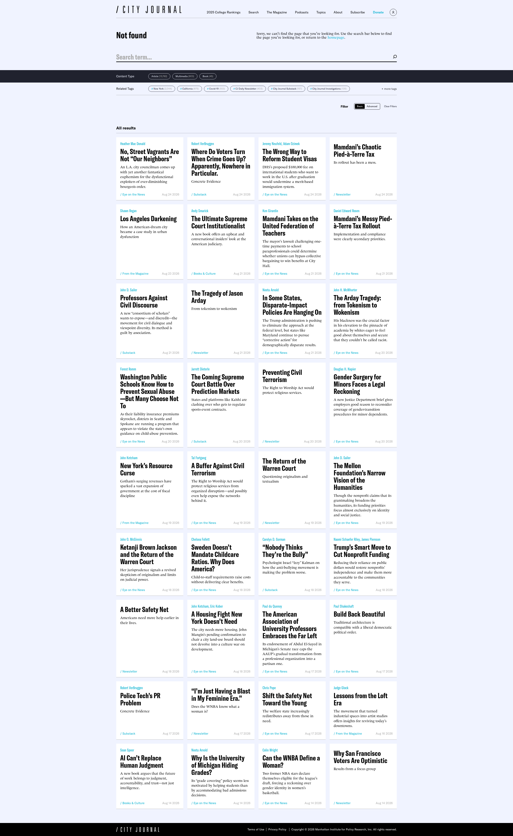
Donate (378, 12)
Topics (321, 12)
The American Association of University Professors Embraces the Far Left (290, 624)
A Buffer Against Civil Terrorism (217, 469)
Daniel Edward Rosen (347, 210)
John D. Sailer (128, 289)
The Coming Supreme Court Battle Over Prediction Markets (217, 384)
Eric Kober (216, 606)
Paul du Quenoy (272, 606)
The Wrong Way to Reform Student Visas (290, 155)
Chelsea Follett (200, 539)
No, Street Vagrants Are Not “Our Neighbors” (149, 155)
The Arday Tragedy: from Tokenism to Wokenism (357, 305)
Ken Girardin (270, 210)
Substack (200, 194)
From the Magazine (135, 273)
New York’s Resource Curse (146, 469)
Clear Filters (390, 106)
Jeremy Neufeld (272, 143)
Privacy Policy (277, 829)
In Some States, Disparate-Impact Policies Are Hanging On (292, 305)
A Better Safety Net (144, 609)
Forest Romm (128, 368)
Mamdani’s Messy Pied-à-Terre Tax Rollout (363, 222)
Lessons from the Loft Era (361, 699)
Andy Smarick (199, 210)
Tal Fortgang (198, 457)
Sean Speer (127, 749)
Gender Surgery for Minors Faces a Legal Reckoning (359, 384)
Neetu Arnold (271, 289)
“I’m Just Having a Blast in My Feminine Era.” (220, 694)
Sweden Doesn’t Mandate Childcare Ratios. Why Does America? (215, 558)
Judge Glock (341, 687)
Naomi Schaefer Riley (347, 539)
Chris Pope (269, 687)
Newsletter (343, 194)
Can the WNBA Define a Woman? (291, 761)
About (338, 12)
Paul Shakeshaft (344, 606)
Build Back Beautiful (359, 614)
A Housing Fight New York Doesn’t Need (216, 617)
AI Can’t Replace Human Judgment (141, 761)
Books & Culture (205, 273)
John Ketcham (128, 457)
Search (253, 12)
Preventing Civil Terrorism (282, 376)
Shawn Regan (128, 210)
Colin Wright (270, 749)
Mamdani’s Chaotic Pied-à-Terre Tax (357, 150)
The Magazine (277, 12)
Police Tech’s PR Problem (140, 699)
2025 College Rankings (223, 12)
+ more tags (389, 88)
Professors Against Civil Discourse (144, 301)
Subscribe (357, 12)
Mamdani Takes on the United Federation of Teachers (290, 226)
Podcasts (301, 12)
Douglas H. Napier (345, 368)
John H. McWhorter (345, 289)
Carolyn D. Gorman (274, 539)
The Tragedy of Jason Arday (217, 296)
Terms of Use (255, 829)
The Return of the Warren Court (284, 464)
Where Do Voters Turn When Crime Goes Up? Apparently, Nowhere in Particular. (220, 162)
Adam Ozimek (291, 143)
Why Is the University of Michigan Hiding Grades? (217, 765)
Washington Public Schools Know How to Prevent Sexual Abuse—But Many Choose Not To (149, 391)
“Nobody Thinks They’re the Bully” (285, 551)
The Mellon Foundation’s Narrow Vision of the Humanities (360, 476)
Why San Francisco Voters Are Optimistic (360, 757)
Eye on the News (133, 194)
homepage (336, 36)
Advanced (372, 106)
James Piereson (371, 539)
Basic (360, 106)
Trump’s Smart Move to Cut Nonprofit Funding (362, 551)
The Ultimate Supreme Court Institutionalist (219, 222)
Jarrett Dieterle (200, 368)
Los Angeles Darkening (148, 218)
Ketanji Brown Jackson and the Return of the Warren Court (148, 554)
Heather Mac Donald (132, 143)
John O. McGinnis (131, 539)
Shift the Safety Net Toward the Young (287, 699)
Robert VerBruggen (202, 143)
